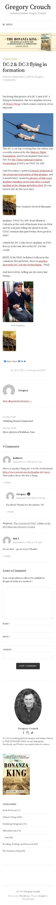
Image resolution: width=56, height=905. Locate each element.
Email (6, 636)
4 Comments (9, 79)
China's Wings (10, 59)
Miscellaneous (9, 830)
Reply (7, 482)
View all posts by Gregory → (17, 401)
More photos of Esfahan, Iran (19, 432)
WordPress (25, 896)
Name (6, 623)
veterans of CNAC (36, 370)
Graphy (41, 896)
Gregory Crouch (28, 7)
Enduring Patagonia (12, 824)
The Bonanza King (12, 851)
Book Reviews (9, 810)
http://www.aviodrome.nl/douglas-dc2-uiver (26, 472)
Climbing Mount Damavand (18, 421)
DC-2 (16, 370)
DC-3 (23, 370)
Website (7, 649)
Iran (7, 837)
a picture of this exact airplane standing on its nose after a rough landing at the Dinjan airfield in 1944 (27, 182)
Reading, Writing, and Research (18, 844)
